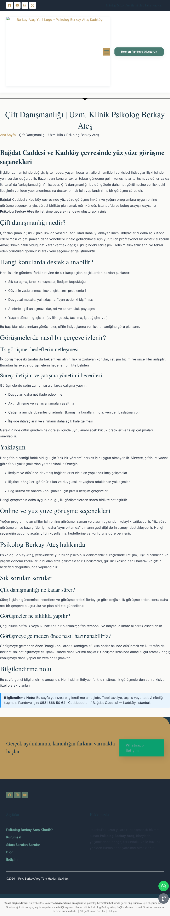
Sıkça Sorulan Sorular (92, 911)
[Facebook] (9, 5)
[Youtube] (17, 5)
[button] (106, 52)
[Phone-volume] (163, 898)
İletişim (112, 911)
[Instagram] (25, 5)
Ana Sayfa (8, 135)
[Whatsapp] (163, 886)
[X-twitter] (32, 5)
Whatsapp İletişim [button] (135, 748)
